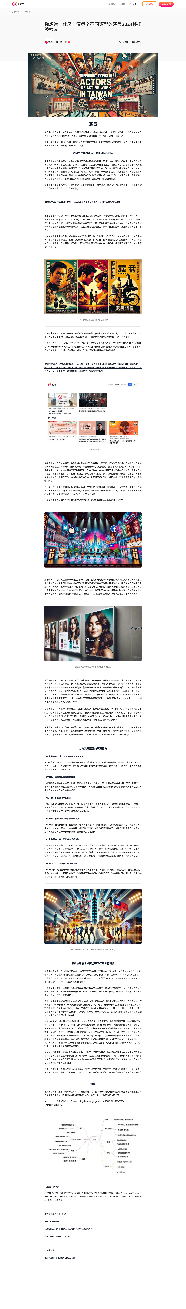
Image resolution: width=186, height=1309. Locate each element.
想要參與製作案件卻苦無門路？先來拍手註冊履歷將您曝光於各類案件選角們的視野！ (83, 202)
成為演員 (150, 4)
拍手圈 (122, 4)
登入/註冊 (166, 4)
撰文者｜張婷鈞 (52, 1186)
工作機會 (112, 4)
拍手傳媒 (132, 4)
